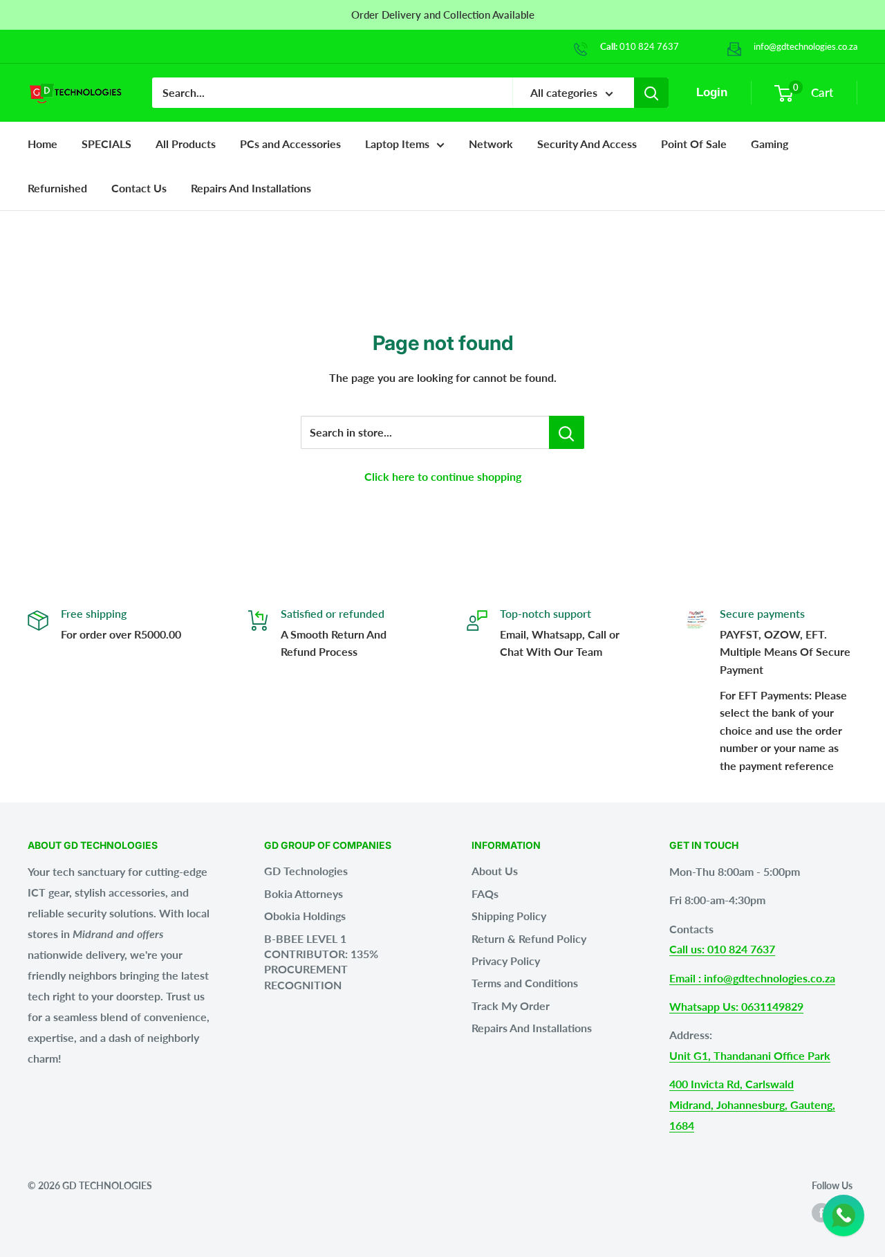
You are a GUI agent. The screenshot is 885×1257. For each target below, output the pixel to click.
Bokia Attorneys (303, 893)
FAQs (485, 893)
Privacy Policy (506, 960)
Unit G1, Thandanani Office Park (749, 1055)
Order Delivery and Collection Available (442, 14)
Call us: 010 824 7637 (722, 948)
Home (42, 143)
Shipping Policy (509, 915)
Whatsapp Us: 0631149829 (736, 1006)
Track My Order (511, 1005)
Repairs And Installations (532, 1027)
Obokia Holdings (305, 915)
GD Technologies (306, 870)
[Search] (651, 92)
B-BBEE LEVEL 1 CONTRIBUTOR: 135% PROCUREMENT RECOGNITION (321, 961)
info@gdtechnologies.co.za (805, 46)
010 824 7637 (649, 46)
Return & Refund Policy (529, 938)
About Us (495, 870)
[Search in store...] (566, 432)
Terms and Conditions (525, 982)
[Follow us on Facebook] (821, 1212)
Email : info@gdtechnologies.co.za (752, 977)
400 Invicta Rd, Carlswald (731, 1083)
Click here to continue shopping (442, 476)
